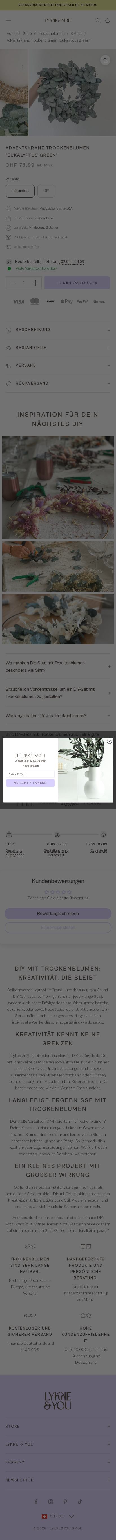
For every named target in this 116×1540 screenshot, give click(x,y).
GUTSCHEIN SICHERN (30, 782)
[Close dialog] (109, 741)
